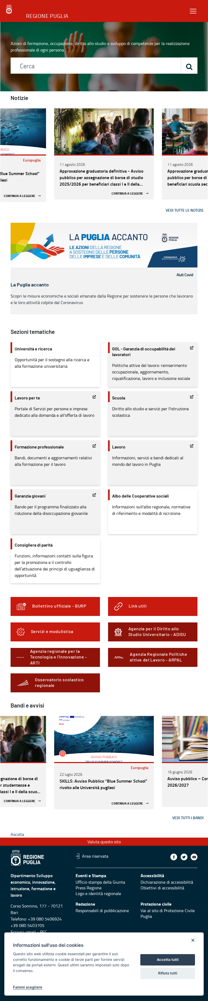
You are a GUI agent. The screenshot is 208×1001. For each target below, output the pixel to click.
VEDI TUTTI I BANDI (188, 817)
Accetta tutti (167, 959)
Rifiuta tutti (167, 973)
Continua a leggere (19, 195)
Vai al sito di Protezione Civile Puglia (168, 913)
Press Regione (89, 888)
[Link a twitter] (184, 857)
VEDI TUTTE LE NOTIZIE (185, 210)
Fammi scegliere (27, 987)
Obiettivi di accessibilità (162, 888)
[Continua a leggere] (104, 131)
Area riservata (95, 856)
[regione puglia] (9, 9)
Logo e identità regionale (98, 893)
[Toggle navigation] (193, 11)
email (31, 932)
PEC (43, 932)
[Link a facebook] (173, 857)
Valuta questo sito (104, 842)
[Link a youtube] (194, 857)
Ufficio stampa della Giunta (100, 882)
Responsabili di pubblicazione (102, 910)
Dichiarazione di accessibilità (167, 882)
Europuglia (32, 160)
